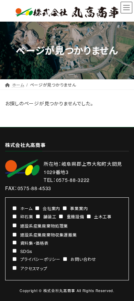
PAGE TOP (124, 285)
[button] (23, 208)
